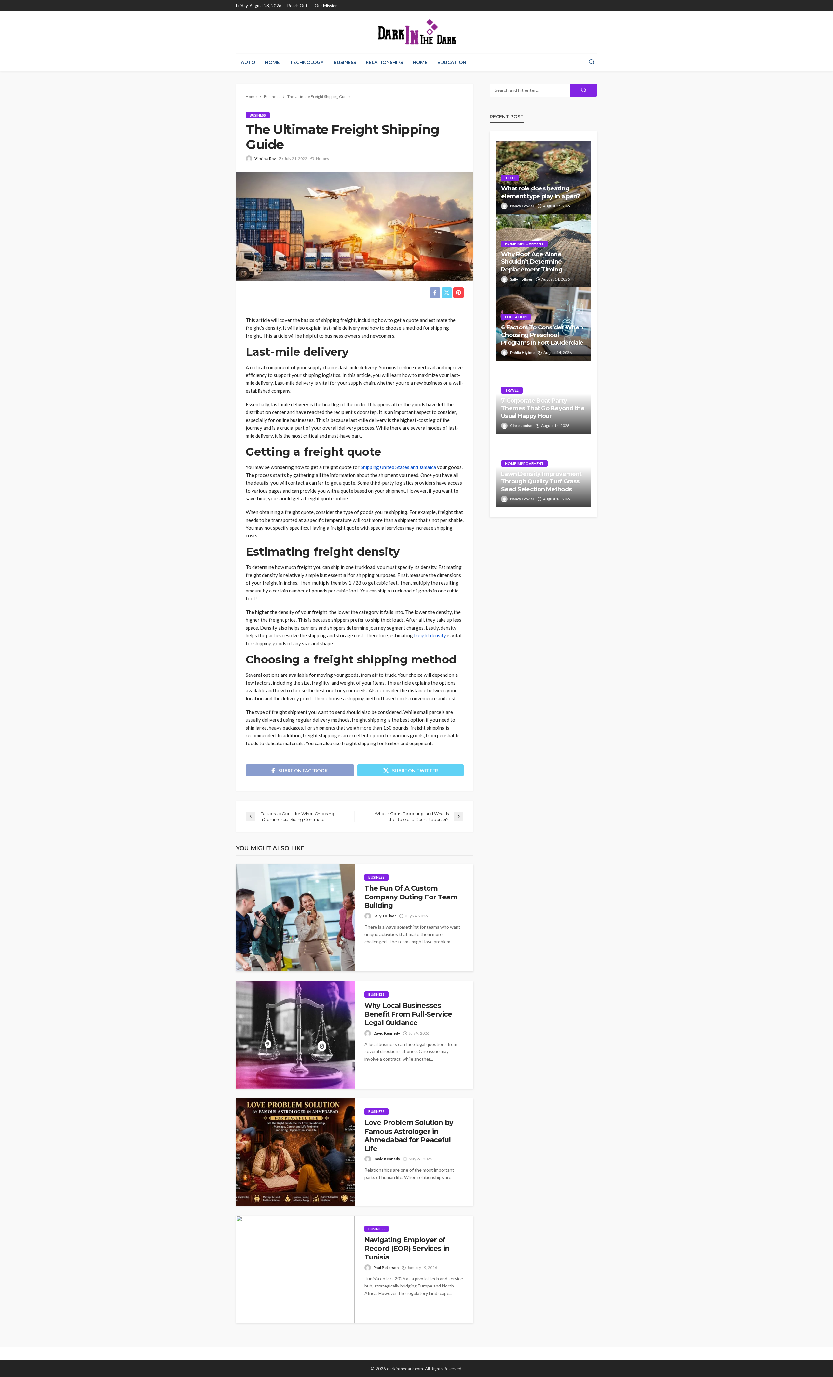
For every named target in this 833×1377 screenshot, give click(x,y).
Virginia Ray (265, 158)
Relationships (384, 62)
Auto (248, 62)
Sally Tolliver (384, 915)
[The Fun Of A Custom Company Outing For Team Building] (295, 917)
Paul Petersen (386, 1267)
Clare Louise (521, 425)
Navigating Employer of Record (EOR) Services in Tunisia (406, 1248)
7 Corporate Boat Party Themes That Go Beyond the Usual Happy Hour (542, 408)
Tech (510, 178)
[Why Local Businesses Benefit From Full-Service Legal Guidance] (295, 1035)
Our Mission (326, 5)
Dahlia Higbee (522, 352)
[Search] (591, 62)
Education (451, 62)
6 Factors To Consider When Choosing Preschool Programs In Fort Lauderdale (542, 335)
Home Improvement (524, 244)
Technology (307, 62)
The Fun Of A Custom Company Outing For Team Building (410, 897)
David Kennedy (386, 1033)
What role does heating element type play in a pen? (540, 192)
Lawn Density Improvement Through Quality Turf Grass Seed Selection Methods (541, 481)
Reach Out (297, 5)
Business (345, 62)
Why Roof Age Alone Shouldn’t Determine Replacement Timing (531, 262)
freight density (430, 635)
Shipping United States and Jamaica (398, 467)
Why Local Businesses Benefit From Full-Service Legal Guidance (408, 1014)
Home (272, 62)
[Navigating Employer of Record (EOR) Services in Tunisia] (295, 1269)
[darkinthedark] (416, 32)
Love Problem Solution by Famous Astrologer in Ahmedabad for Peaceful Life (408, 1135)
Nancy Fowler (522, 205)
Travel (512, 390)
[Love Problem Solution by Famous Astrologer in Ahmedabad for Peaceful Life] (295, 1152)
